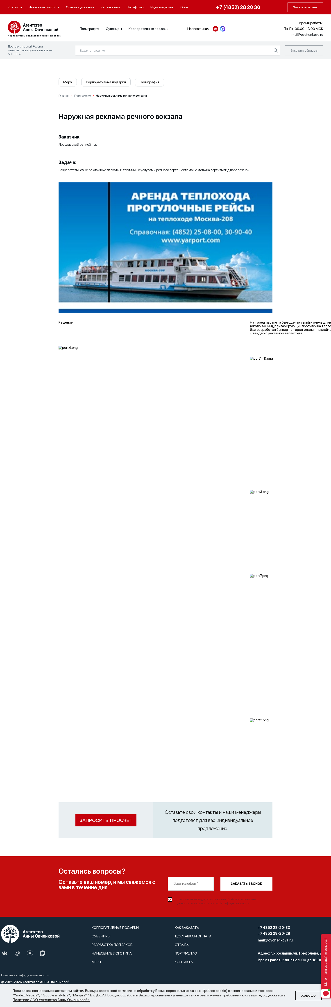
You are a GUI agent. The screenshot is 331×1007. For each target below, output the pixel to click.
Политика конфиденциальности (25, 975)
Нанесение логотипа (44, 7)
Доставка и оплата (193, 936)
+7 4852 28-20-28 (274, 933)
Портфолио (135, 7)
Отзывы (182, 945)
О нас (184, 7)
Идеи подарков (162, 7)
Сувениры (114, 29)
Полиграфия (89, 29)
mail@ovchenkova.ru (275, 940)
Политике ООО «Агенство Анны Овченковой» (51, 1000)
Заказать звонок (246, 883)
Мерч (67, 82)
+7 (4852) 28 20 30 (238, 7)
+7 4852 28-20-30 (274, 927)
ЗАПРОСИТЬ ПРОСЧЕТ (105, 820)
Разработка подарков (112, 945)
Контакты (15, 7)
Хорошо (308, 995)
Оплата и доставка (80, 7)
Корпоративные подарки (148, 29)
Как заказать (110, 7)
